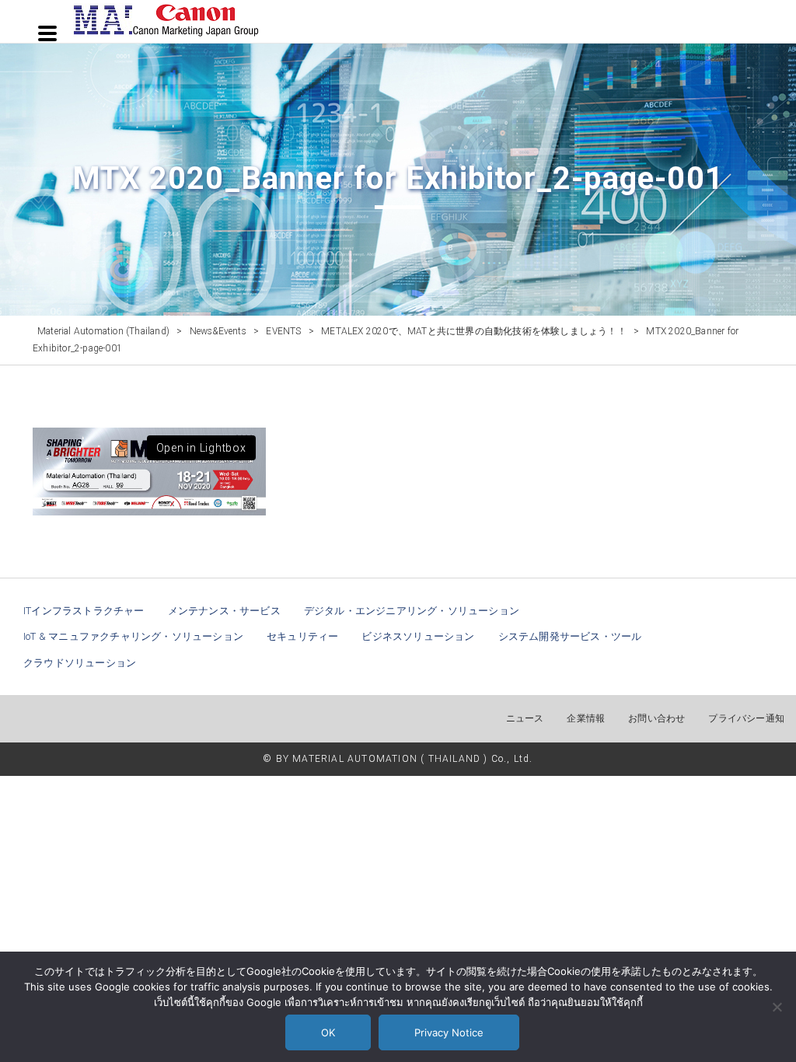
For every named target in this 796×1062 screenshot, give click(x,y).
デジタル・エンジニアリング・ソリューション (411, 611)
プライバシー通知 (746, 718)
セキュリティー (302, 636)
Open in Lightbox (201, 448)
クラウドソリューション (79, 663)
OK (328, 1032)
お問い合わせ (656, 718)
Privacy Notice (449, 1032)
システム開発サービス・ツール (570, 636)
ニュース (525, 718)
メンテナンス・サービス (224, 611)
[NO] (776, 1007)
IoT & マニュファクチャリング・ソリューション (133, 636)
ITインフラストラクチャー (84, 611)
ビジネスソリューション (417, 636)
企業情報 (586, 718)
